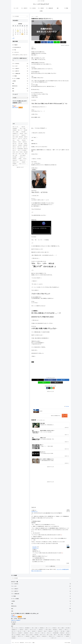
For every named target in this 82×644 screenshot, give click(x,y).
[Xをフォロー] (49, 388)
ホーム (13, 642)
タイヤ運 (14, 49)
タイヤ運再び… (15, 44)
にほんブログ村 (15, 107)
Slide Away (34, 546)
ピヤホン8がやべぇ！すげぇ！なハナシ (19, 54)
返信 (68, 563)
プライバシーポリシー (28, 642)
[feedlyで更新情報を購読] (51, 388)
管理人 (34, 642)
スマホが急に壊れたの (16, 47)
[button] (63, 42)
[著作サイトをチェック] (47, 388)
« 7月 (13, 38)
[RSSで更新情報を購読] (54, 388)
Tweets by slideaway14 (15, 620)
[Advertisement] (50, 370)
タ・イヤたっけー (15, 52)
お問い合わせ (22, 642)
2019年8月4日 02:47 (34, 511)
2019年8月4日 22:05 (35, 548)
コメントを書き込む (50, 566)
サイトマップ (17, 642)
